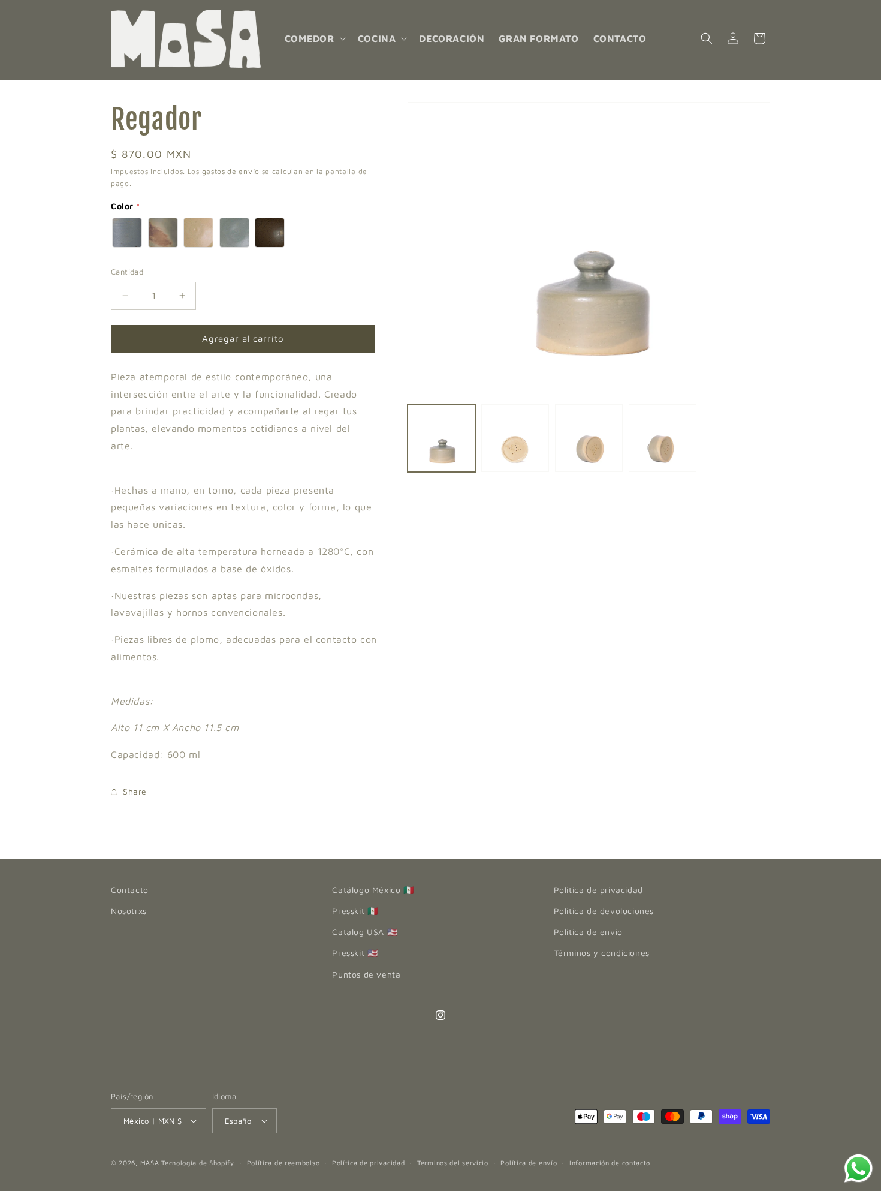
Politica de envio (588, 932)
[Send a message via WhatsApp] (858, 1168)
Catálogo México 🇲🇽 (373, 890)
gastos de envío (231, 171)
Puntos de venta (366, 974)
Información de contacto (609, 1162)
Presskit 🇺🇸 (355, 953)
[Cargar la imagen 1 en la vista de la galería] (441, 438)
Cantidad (127, 271)
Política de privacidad (368, 1162)
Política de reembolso (283, 1162)
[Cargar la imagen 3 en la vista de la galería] (589, 438)
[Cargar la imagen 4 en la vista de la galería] (662, 438)
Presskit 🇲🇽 (355, 911)
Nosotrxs (129, 911)
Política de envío (528, 1162)
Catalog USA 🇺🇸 (364, 932)
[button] (314, 38)
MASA (149, 1162)
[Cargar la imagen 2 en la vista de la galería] (515, 438)
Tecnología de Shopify (197, 1162)
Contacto (130, 890)
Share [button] (135, 791)
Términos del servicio (452, 1162)
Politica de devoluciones (604, 911)
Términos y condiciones (602, 953)
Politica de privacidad (598, 890)
